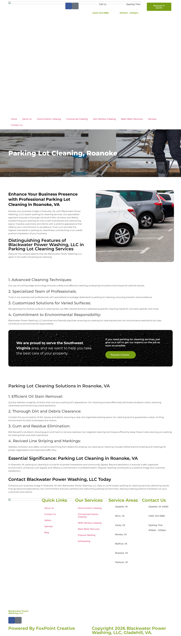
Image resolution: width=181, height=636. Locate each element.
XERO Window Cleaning (89, 523)
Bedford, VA (121, 543)
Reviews (152, 119)
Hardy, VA (120, 525)
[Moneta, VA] (112, 536)
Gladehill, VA (121, 506)
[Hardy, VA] (112, 527)
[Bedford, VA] (112, 545)
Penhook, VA (121, 562)
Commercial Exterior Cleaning (88, 515)
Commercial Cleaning (77, 119)
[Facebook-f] (68, 6)
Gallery (47, 520)
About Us (27, 119)
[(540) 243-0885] (145, 517)
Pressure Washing (86, 535)
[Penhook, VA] (112, 564)
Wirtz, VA (120, 516)
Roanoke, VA (121, 553)
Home (14, 119)
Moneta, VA (121, 534)
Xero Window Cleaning (104, 119)
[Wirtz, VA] (112, 517)
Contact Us (16, 125)
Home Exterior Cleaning (49, 119)
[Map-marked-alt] (75, 6)
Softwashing (84, 541)
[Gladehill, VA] (112, 508)
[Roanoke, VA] (112, 554)
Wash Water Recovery (132, 119)
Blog (46, 532)
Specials (48, 526)
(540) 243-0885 (100, 13)
